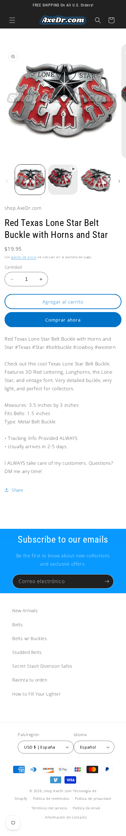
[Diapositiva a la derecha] (119, 181)
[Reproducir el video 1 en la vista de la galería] (63, 180)
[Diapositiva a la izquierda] (6, 181)
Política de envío (86, 808)
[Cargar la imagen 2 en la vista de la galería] (96, 180)
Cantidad (13, 267)
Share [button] (18, 490)
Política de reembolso (51, 798)
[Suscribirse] (106, 581)
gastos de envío (24, 257)
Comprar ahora (63, 320)
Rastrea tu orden (29, 680)
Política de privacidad (93, 798)
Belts (17, 625)
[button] (12, 20)
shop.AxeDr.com (58, 790)
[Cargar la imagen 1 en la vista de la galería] (30, 180)
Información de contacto (66, 817)
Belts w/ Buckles (29, 638)
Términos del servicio (49, 808)
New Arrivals (25, 610)
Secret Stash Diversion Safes (42, 666)
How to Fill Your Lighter (36, 694)
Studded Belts (27, 652)
